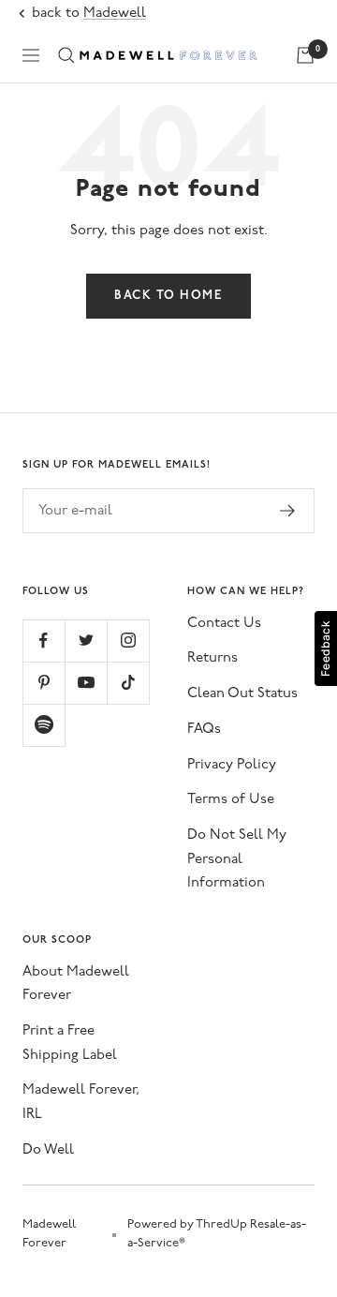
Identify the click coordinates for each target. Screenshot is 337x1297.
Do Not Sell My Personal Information (236, 859)
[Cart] (305, 55)
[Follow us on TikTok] (128, 683)
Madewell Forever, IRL (80, 1102)
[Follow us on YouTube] (86, 683)
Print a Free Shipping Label (69, 1043)
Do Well (48, 1150)
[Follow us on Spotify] (43, 725)
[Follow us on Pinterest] (43, 683)
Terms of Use (230, 800)
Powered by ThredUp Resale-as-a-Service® (216, 1233)
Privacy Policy (231, 765)
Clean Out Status (242, 694)
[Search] (66, 55)
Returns (212, 658)
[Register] (288, 510)
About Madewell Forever (75, 984)
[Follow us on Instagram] (128, 640)
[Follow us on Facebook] (43, 640)
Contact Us (224, 624)
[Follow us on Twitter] (86, 640)
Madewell (114, 14)
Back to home (168, 296)
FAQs (204, 730)
